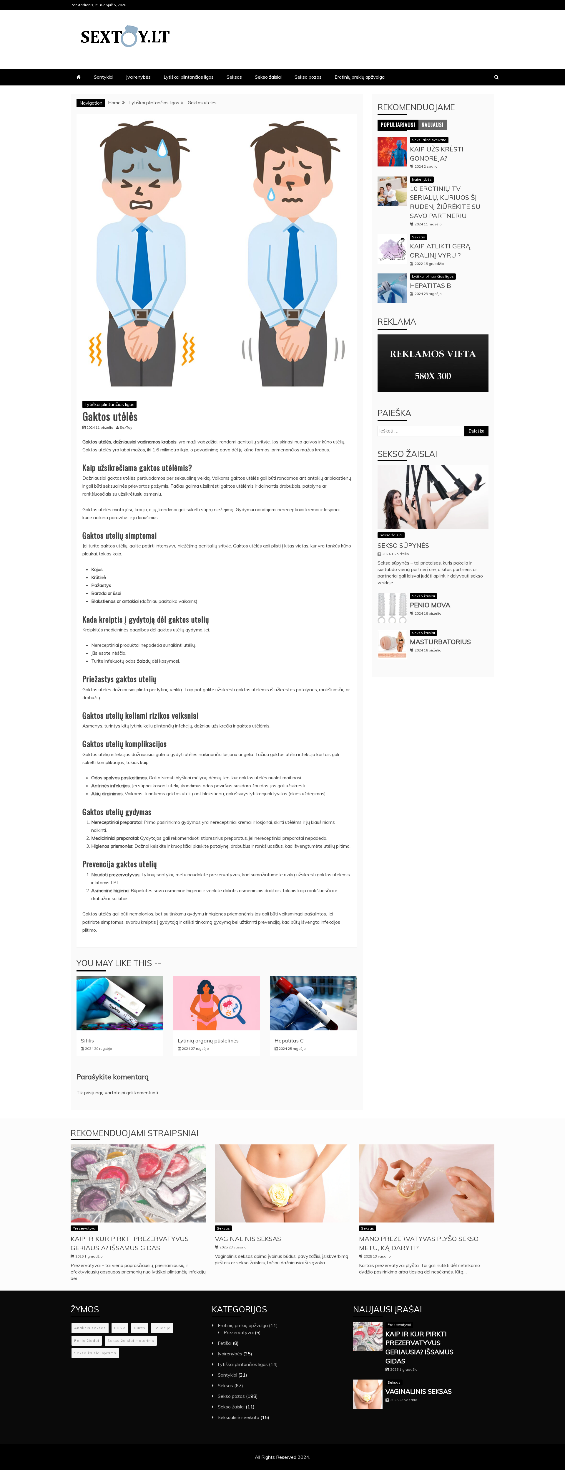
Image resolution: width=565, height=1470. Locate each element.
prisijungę (94, 1093)
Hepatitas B (430, 285)
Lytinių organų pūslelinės (208, 1040)
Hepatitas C (289, 1040)
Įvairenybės (138, 77)
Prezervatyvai (84, 1228)
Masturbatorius (440, 642)
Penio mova (430, 605)
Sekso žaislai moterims (130, 1340)
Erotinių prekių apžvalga (360, 77)
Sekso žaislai (268, 77)
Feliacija (162, 1328)
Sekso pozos (308, 77)
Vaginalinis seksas (248, 1239)
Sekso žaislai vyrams (95, 1353)
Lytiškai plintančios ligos (189, 77)
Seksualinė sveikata (429, 140)
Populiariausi (398, 124)
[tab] (398, 125)
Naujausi (432, 124)
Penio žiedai (86, 1340)
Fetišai (225, 1343)
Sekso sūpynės (403, 545)
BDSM (120, 1328)
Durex (139, 1328)
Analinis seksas (90, 1328)
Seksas (234, 77)
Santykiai (103, 77)
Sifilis (87, 1040)
